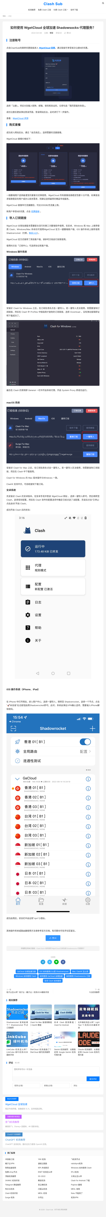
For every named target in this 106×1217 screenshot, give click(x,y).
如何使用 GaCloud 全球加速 (51, 976)
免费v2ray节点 (11, 1172)
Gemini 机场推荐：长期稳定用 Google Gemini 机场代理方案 (65, 1052)
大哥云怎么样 (76, 1176)
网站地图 (64, 1210)
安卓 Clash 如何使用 (52, 981)
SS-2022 (41, 1176)
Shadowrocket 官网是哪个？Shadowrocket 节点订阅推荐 (17, 1025)
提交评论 (93, 1079)
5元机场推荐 (94, 992)
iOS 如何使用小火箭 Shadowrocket (54, 971)
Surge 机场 (9, 1197)
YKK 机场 (42, 1159)
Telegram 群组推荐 (13, 1185)
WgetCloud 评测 (20, 118)
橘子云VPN (9, 1163)
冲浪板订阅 (9, 1159)
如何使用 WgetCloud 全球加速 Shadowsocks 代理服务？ (53, 28)
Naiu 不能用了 (77, 1193)
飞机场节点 (75, 1159)
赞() (67, 33)
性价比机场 (9, 1189)
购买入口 (33, 233)
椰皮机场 (41, 1180)
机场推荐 (31, 10)
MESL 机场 (42, 1193)
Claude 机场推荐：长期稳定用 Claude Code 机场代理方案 (88, 1052)
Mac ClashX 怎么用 (80, 971)
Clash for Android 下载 (80, 1180)
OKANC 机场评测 (12, 1180)
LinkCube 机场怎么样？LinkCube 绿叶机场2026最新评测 (17, 1052)
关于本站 (57, 1210)
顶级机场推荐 (10, 1176)
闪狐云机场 (42, 1189)
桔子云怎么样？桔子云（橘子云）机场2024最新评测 (27, 992)
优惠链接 (35, 211)
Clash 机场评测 (11, 1193)
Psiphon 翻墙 (76, 1185)
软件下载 (74, 10)
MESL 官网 (75, 1189)
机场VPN (74, 1197)
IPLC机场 (75, 1172)
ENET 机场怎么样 (45, 1172)
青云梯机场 (42, 1185)
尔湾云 (40, 1197)
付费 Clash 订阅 (60, 10)
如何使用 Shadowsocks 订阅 (78, 976)
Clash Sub (53, 4)
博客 (4, 16)
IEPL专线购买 (43, 1168)
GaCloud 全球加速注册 (26, 971)
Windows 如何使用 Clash (26, 976)
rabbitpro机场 (76, 1163)
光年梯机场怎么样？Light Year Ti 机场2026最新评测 (88, 1025)
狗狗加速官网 (10, 1168)
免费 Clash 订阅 (44, 10)
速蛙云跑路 (42, 1163)
